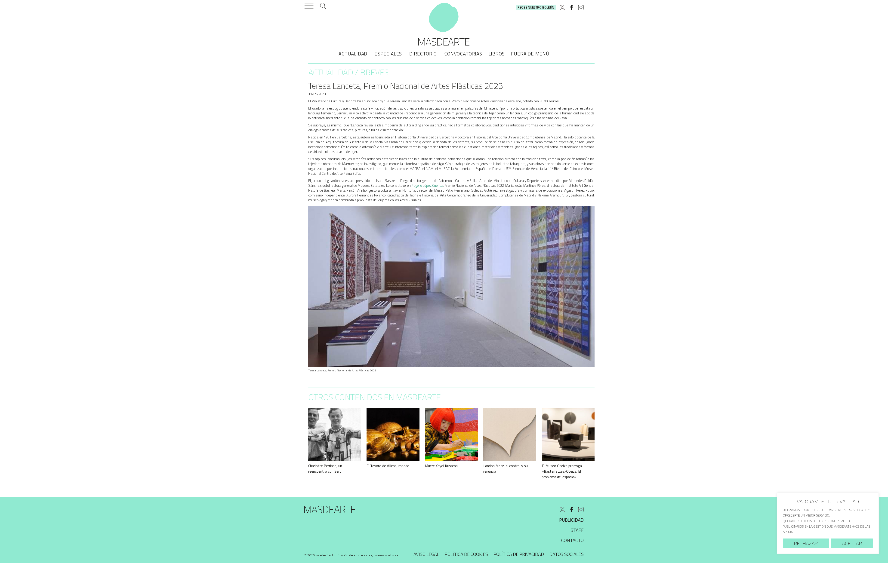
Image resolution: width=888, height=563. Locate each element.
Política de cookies (466, 554)
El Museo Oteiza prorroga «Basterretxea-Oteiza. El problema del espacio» (562, 471)
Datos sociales (566, 554)
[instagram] (581, 7)
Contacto (572, 540)
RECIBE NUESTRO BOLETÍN (536, 7)
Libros (497, 53)
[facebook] (571, 7)
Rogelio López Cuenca (427, 185)
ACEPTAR (852, 543)
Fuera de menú (530, 53)
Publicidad (571, 519)
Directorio (423, 53)
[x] (562, 7)
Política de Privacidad (518, 554)
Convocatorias (463, 53)
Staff (577, 530)
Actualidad (353, 53)
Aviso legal (426, 554)
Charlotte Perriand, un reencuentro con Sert (325, 468)
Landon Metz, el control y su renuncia (505, 468)
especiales (388, 53)
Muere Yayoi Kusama (441, 465)
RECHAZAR (806, 543)
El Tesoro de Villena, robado (388, 465)
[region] (828, 523)
